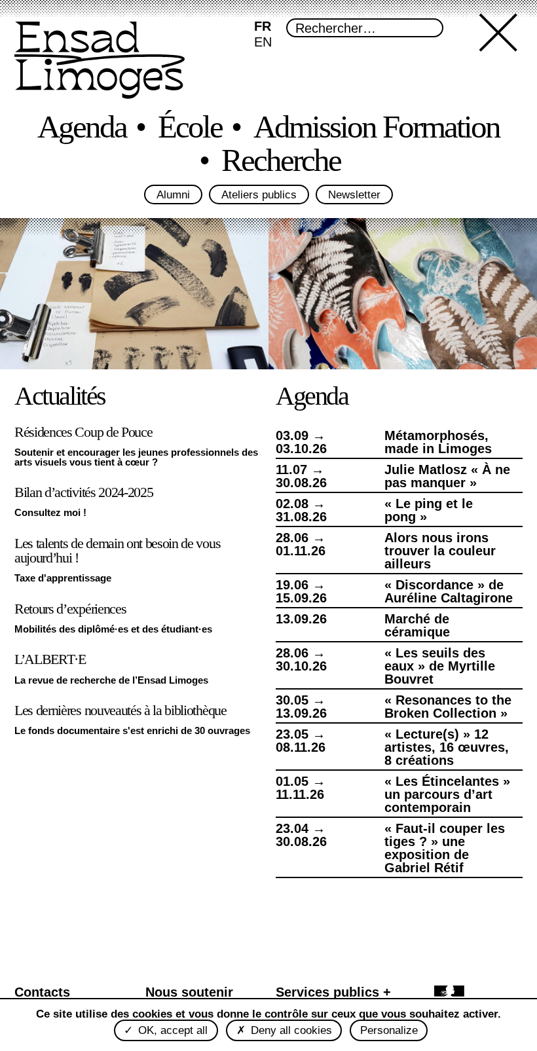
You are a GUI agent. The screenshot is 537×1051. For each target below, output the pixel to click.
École (243, 128)
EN (263, 42)
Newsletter (356, 195)
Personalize (387, 1030)
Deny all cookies (288, 1030)
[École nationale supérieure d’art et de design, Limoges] (99, 62)
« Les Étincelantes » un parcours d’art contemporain (444, 794)
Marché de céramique (416, 625)
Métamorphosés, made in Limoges (436, 442)
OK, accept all (171, 1030)
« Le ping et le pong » (446, 503)
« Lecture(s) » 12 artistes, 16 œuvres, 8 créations (449, 747)
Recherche (381, 161)
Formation (156, 161)
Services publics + (331, 991)
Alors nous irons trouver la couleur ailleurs (437, 550)
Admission (422, 128)
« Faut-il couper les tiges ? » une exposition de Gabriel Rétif (449, 848)
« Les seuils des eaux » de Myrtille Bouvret (436, 666)
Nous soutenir (188, 991)
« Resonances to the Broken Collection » (445, 706)
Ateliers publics (258, 195)
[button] (501, 60)
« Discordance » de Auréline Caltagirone (447, 591)
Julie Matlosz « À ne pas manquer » (443, 476)
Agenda (89, 128)
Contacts (42, 991)
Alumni (170, 195)
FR (262, 26)
